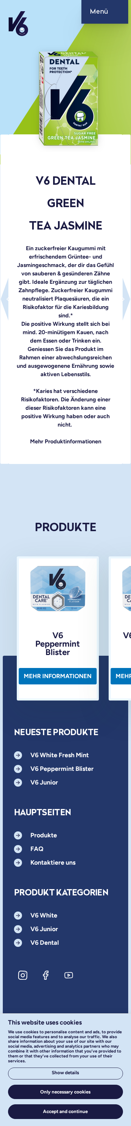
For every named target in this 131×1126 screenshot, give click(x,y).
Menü (99, 11)
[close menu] (111, 14)
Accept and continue (65, 1111)
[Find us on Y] (69, 975)
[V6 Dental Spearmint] (126, 299)
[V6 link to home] (18, 28)
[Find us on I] (22, 975)
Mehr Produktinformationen (65, 441)
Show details (65, 1072)
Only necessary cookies (65, 1092)
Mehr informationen (58, 676)
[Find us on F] (45, 975)
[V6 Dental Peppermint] (4, 299)
